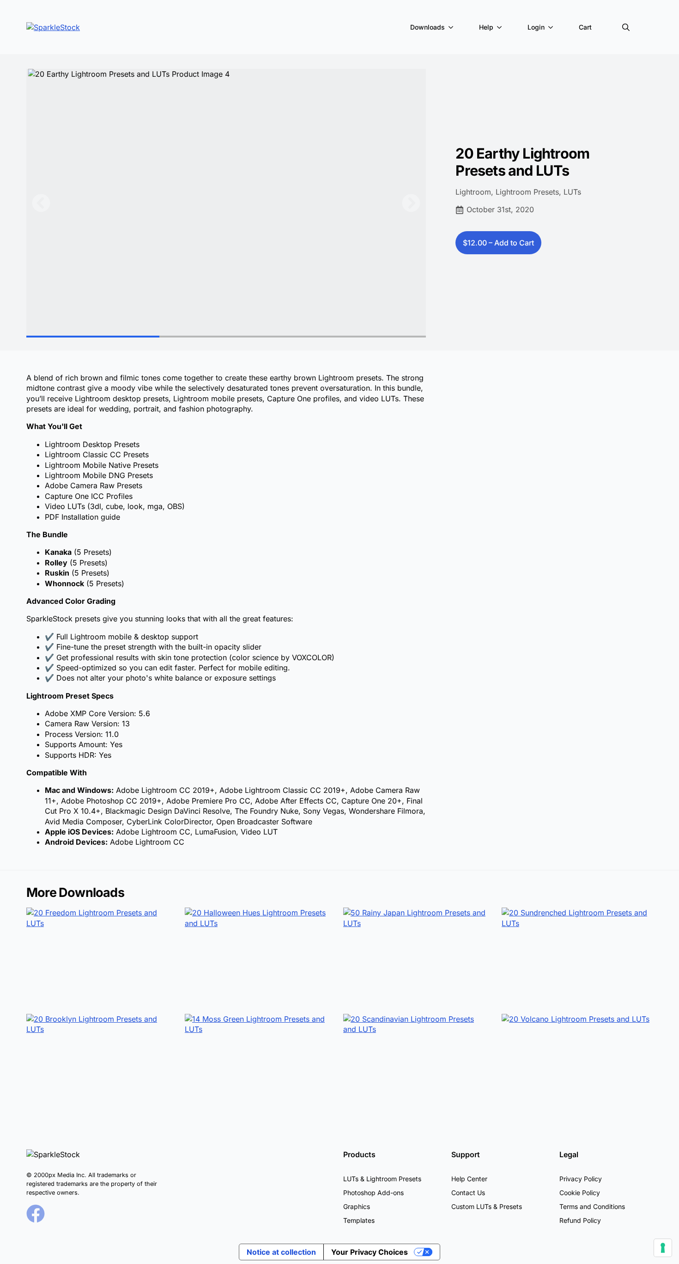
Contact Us (468, 1193)
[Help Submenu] (501, 27)
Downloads (427, 27)
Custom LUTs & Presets (486, 1206)
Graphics (356, 1206)
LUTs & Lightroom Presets (382, 1179)
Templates (359, 1220)
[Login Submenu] (552, 27)
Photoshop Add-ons (373, 1193)
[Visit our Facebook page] (35, 1213)
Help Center (469, 1179)
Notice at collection (281, 1252)
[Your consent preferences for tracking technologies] (663, 1248)
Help (486, 27)
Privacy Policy (580, 1179)
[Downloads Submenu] (453, 27)
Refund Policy (580, 1220)
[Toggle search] (626, 27)
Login (536, 27)
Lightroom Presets (527, 191)
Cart (585, 27)
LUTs (572, 191)
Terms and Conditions (592, 1206)
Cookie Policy (579, 1193)
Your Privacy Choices (369, 1252)
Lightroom (473, 191)
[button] (41, 203)
